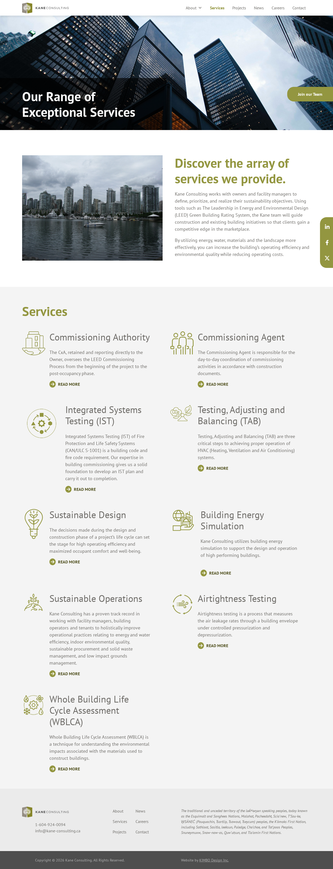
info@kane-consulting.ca (57, 830)
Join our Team (310, 94)
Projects (239, 7)
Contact (299, 7)
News (259, 7)
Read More (68, 384)
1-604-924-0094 (50, 824)
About (191, 7)
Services (217, 7)
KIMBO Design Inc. (214, 860)
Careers (278, 7)
